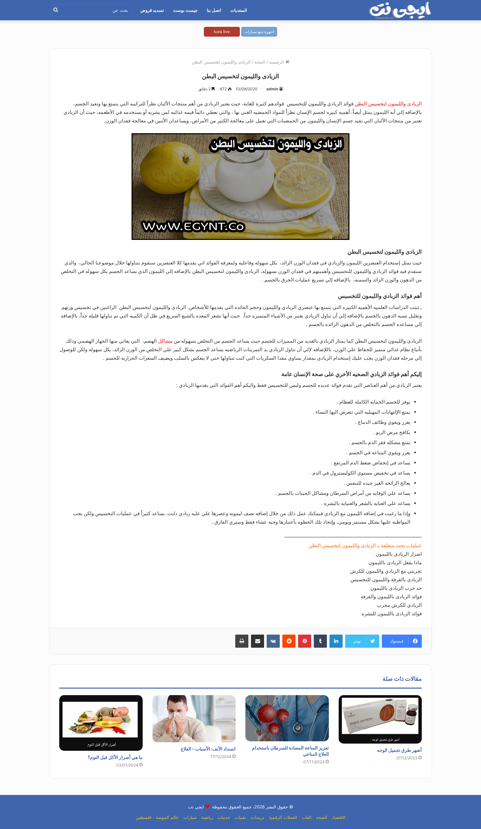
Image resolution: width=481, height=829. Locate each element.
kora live (222, 31)
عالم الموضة (167, 817)
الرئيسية (277, 61)
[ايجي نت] (400, 10)
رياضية (207, 817)
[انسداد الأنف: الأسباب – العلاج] (194, 718)
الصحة (259, 61)
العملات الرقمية (283, 817)
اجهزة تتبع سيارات (259, 31)
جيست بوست (185, 10)
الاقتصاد (339, 817)
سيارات (190, 817)
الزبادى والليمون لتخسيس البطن (388, 103)
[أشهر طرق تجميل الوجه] (380, 719)
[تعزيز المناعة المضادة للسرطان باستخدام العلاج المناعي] (287, 718)
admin (272, 88)
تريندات (257, 817)
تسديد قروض (152, 10)
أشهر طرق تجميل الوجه (399, 750)
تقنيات (240, 817)
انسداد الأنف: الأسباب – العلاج (208, 748)
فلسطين (143, 817)
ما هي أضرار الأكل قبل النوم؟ (115, 757)
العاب (307, 817)
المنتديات (238, 10)
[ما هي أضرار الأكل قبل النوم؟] (101, 723)
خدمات (224, 817)
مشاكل (165, 341)
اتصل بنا (214, 10)
